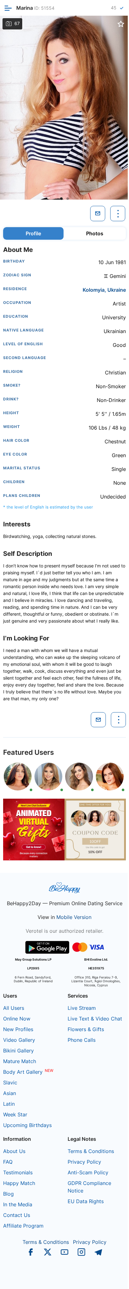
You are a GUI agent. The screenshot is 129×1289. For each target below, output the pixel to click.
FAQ (8, 1162)
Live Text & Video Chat (95, 1018)
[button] (61, 198)
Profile (33, 233)
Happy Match (19, 1183)
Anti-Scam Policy (88, 1172)
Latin (9, 1104)
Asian (9, 1093)
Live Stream (82, 1008)
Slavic (10, 1082)
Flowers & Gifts (86, 1029)
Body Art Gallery (23, 1072)
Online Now (16, 1018)
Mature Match (19, 1061)
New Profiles (18, 1029)
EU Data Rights (86, 1201)
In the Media (17, 1204)
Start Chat (108, 1278)
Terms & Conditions (91, 1151)
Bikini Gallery (18, 1050)
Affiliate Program (23, 1226)
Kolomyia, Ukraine (104, 290)
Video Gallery (19, 1040)
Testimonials (18, 1172)
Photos (94, 233)
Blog (8, 1194)
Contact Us (16, 1215)
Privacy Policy (84, 1162)
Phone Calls (81, 1040)
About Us (14, 1151)
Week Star (15, 1114)
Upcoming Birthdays (27, 1125)
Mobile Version (73, 917)
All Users (13, 1008)
